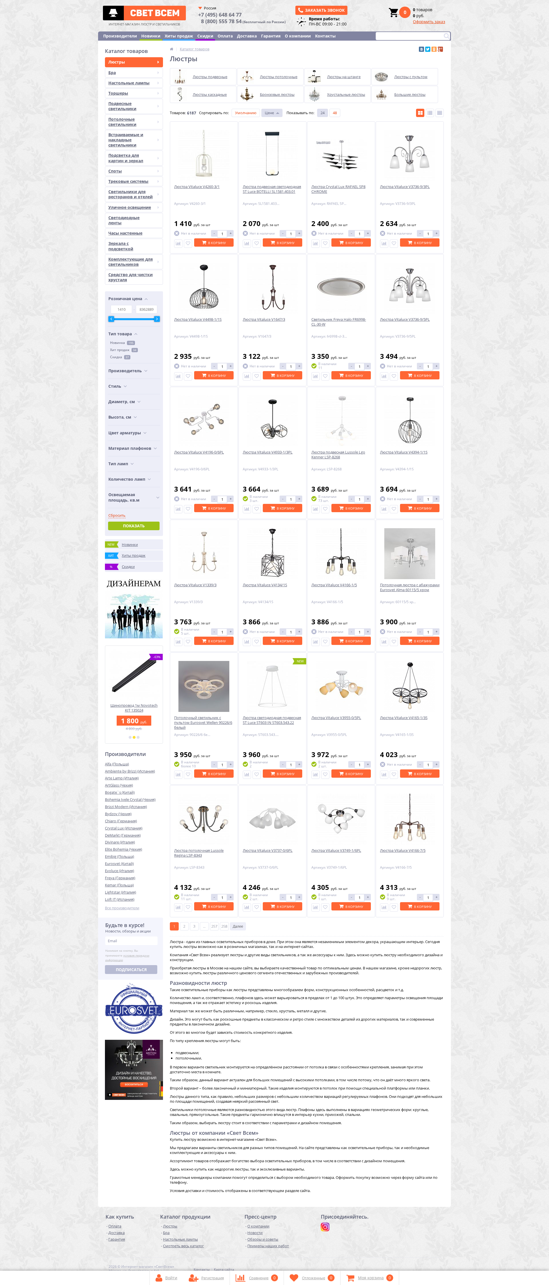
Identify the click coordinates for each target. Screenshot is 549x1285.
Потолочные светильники (122, 121)
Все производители (122, 908)
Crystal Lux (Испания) (123, 828)
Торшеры (118, 93)
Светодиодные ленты (124, 220)
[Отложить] (188, 243)
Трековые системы (128, 181)
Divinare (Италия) (120, 842)
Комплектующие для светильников (130, 261)
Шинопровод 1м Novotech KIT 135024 (134, 708)
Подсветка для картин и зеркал (125, 158)
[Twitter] (427, 49)
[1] (130, 737)
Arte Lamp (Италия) (122, 778)
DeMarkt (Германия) (123, 835)
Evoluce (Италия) (119, 870)
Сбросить (117, 515)
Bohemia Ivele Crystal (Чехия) (130, 799)
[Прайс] (439, 113)
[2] (134, 737)
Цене (269, 112)
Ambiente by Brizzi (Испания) (130, 771)
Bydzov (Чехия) (118, 813)
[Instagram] (325, 1227)
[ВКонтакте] (421, 49)
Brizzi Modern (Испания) (126, 806)
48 (335, 112)
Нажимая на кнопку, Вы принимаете (127, 955)
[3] (138, 737)
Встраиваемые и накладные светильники (125, 140)
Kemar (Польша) (119, 885)
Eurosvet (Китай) (119, 863)
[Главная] (171, 49)
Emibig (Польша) (119, 856)
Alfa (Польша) (117, 764)
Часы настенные (125, 233)
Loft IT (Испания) (119, 899)
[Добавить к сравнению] (178, 243)
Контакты (325, 36)
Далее (238, 926)
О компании (298, 36)
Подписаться (131, 969)
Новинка (122, 342)
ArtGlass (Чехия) (119, 785)
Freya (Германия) (120, 877)
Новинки (150, 36)
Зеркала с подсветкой (120, 246)
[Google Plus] (440, 49)
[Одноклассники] (434, 49)
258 (224, 926)
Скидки (205, 36)
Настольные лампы (129, 83)
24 (323, 112)
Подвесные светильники (122, 106)
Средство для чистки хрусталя (130, 277)
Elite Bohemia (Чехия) (123, 849)
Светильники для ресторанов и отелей (130, 194)
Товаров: (178, 112)
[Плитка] (420, 113)
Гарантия (271, 36)
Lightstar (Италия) (120, 892)
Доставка (247, 36)
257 (214, 926)
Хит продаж (123, 349)
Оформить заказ (429, 21)
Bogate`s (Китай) (120, 792)
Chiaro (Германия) (121, 820)
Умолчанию (245, 112)
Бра (112, 72)
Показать (134, 525)
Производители (120, 36)
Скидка (119, 357)
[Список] (430, 113)
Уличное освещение (129, 207)
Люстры (116, 62)
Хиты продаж (179, 36)
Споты (115, 171)
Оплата (225, 36)
